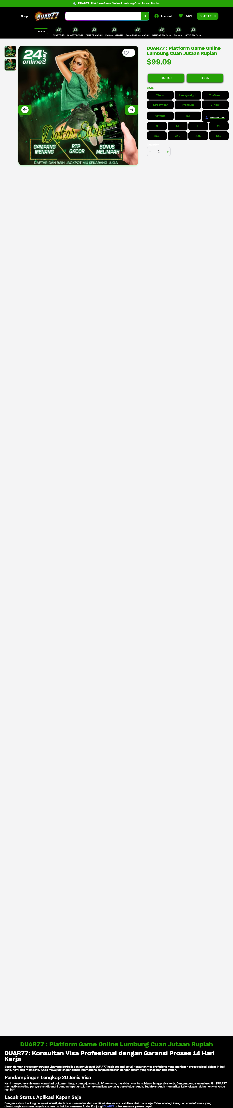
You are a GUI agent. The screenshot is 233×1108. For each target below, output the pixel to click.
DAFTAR (166, 78)
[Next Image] (131, 110)
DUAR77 (108, 1106)
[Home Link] (46, 16)
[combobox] (103, 16)
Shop (24, 16)
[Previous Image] (24, 110)
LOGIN (205, 78)
